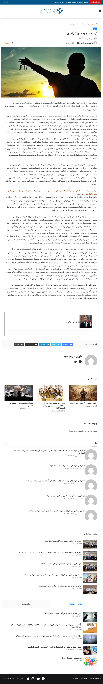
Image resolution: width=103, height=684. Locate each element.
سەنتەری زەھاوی (80, 456)
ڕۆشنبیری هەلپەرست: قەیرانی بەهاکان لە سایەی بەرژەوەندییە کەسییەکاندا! (53, 405)
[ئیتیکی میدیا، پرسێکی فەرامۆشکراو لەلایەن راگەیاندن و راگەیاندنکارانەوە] (90, 650)
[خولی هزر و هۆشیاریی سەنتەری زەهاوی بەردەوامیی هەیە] (90, 589)
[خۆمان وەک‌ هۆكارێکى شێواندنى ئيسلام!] (19, 393)
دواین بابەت (26, 604)
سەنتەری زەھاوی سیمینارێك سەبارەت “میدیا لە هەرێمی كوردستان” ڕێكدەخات (58, 511)
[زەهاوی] (51, 10)
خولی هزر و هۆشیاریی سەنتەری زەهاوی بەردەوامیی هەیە (60, 586)
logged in (81, 431)
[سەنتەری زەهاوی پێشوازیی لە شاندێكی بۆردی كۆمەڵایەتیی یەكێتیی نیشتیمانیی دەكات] (90, 555)
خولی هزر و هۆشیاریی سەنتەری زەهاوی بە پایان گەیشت (66, 496)
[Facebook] (80, 361)
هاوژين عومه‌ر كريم (87, 43)
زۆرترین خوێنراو (75, 604)
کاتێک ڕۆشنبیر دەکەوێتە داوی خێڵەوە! (83, 403)
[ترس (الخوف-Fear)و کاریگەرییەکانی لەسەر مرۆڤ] (90, 617)
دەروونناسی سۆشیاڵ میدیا (72, 658)
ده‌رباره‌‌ (12, 678)
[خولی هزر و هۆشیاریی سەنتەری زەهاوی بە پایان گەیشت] (90, 567)
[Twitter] (92, 334)
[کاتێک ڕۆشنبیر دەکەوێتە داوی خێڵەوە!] (83, 393)
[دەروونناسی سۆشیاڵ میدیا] (90, 661)
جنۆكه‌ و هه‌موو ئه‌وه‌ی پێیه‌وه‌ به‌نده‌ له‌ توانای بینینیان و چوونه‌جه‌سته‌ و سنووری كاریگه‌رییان (49, 636)
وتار (88, 24)
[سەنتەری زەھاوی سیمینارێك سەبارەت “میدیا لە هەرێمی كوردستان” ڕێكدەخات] (90, 578)
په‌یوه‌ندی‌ (20, 678)
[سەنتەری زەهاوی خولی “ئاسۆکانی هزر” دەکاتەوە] (90, 544)
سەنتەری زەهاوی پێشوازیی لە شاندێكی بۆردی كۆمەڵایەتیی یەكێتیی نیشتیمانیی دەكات (55, 481)
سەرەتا (93, 24)
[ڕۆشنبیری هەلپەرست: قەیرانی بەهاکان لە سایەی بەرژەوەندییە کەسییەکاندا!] (51, 393)
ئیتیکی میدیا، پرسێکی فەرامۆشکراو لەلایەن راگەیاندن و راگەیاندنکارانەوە (55, 647)
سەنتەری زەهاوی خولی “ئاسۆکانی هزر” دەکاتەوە (68, 466)
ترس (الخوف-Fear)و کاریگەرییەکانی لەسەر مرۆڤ (63, 613)
